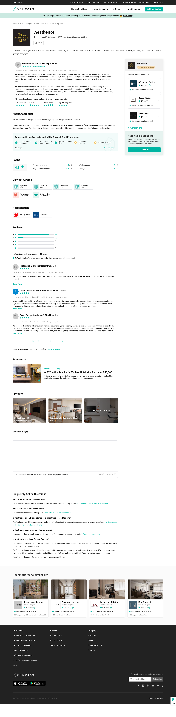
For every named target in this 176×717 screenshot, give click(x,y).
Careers (91, 640)
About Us (92, 635)
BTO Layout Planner (76, 2)
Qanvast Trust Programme (24, 635)
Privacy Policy (56, 640)
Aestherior (45, 24)
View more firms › (135, 128)
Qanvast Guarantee (129, 2)
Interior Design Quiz (93, 2)
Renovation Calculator (111, 2)
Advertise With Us (95, 645)
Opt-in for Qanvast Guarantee (25, 660)
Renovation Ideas (79, 9)
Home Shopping (132, 9)
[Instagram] (143, 686)
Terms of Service (57, 645)
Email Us (91, 650)
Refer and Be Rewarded (23, 655)
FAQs (15, 665)
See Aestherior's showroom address (57, 513)
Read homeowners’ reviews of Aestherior (92, 504)
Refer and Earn (144, 2)
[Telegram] (158, 685)
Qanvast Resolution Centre (24, 640)
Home (15, 24)
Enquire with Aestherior (91, 534)
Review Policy (56, 635)
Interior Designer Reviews (29, 24)
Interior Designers (100, 9)
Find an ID (144, 150)
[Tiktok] (162, 686)
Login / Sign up (158, 2)
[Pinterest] (148, 686)
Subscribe (157, 679)
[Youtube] (153, 686)
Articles (116, 9)
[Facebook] (138, 685)
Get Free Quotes (154, 9)
